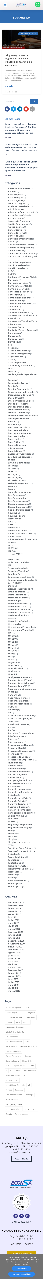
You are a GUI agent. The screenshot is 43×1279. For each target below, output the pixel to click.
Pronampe (13, 754)
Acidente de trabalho (19, 206)
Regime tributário (17, 807)
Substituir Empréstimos (20, 848)
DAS (10, 368)
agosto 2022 (14, 914)
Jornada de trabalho (18, 568)
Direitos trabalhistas (18, 407)
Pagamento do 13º (17, 686)
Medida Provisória (17, 603)
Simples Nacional (17, 842)
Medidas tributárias (18, 615)
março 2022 (14, 929)
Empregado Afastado (19, 433)
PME (10, 727)
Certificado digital (17, 265)
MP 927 (12, 639)
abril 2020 (13, 964)
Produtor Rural (16, 748)
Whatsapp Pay (16, 886)
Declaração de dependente (22, 374)
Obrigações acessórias (20, 677)
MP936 (11, 653)
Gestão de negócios (18, 504)
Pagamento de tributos (20, 683)
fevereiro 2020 (15, 970)
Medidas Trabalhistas (19, 612)
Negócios (13, 662)
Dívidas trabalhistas (18, 409)
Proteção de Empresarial (21, 760)
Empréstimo (14, 442)
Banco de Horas (16, 233)
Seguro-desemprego (19, 827)
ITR (9, 565)
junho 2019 (13, 982)
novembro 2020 (16, 944)
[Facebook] (15, 1216)
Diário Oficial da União (20, 401)
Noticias (12, 671)
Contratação (14, 309)
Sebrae (11, 821)
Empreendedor (12, 1037)
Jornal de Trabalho (18, 571)
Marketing (13, 600)
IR (9, 545)
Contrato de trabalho (19, 312)
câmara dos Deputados (15, 1027)
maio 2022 (13, 923)
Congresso (31, 1012)
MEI (10, 618)
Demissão (13, 386)
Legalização (14, 574)
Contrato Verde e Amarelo (22, 330)
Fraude (11, 489)
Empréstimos (15, 451)
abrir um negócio (17, 203)
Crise (10, 359)
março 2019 (14, 991)
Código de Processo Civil (21, 277)
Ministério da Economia (20, 627)
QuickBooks (14, 763)
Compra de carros (17, 289)
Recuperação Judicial (19, 780)
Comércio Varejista (18, 283)
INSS (10, 542)
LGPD (11, 586)
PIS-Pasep (13, 709)
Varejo (11, 877)
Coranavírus (14, 333)
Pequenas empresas (14, 1094)
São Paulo (13, 818)
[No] (37, 1267)
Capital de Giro (16, 250)
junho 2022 (13, 920)
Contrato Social (16, 327)
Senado (12, 833)
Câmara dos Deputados (20, 247)
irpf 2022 (16, 554)
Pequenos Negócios (18, 704)
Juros (18, 1070)
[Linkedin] (21, 1216)
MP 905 (12, 636)
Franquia (12, 486)
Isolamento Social (17, 562)
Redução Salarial (17, 801)
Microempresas (12, 1080)
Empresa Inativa (16, 436)
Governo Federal (16, 516)
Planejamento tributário (21, 715)
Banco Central (15, 230)
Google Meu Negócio (19, 510)
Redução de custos (18, 789)
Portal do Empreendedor (21, 733)
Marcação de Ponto (18, 597)
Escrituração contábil (19, 457)
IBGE (10, 521)
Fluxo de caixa (15, 480)
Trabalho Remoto (17, 866)
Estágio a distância (18, 463)
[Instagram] (27, 1216)
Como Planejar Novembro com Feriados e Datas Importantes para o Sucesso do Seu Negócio (21, 147)
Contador (13, 306)
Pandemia (13, 695)
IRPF (10, 551)
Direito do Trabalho (18, 404)
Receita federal (16, 768)
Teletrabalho (14, 863)
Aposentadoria (16, 218)
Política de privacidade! (21, 1274)
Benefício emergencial (20, 239)
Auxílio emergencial (13, 1008)
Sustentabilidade (17, 857)
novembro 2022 (16, 911)
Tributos (12, 874)
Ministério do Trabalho (20, 630)
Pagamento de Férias (19, 680)
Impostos (13, 536)
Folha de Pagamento (19, 483)
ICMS (10, 524)
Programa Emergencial (20, 751)
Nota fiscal (13, 665)
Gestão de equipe (17, 498)
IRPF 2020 (13, 559)
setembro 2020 (16, 949)
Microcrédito (15, 624)
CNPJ (11, 274)
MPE (10, 656)
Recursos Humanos (18, 783)
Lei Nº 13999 (14, 583)
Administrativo (16, 209)
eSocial (11, 460)
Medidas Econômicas (19, 609)
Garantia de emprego (19, 492)
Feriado (12, 468)
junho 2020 (14, 958)
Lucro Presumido (17, 594)
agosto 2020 (14, 952)
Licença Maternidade (19, 589)
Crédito (12, 348)
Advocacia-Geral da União (21, 212)
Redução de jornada (14, 1104)
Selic (10, 830)
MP (9, 633)
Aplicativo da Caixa (18, 215)
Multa (11, 659)
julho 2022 (13, 917)
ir (6, 1070)
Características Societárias (22, 253)
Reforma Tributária (18, 804)
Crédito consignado (18, 350)
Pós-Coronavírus (17, 736)
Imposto (12, 527)
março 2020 (14, 967)
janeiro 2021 (14, 938)
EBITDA (12, 421)
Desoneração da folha (19, 395)
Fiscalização (14, 477)
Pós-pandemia (15, 742)
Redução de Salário (13, 1109)
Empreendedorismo (18, 430)
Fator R (12, 466)
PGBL (11, 707)
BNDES (12, 241)
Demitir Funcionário (18, 389)
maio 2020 (13, 961)
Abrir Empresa (15, 194)
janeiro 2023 (14, 908)
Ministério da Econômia (15, 1085)
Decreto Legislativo (18, 383)
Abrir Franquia (15, 197)
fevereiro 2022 (15, 932)
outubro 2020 (15, 947)
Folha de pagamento (28, 1046)
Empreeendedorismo (19, 427)
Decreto (12, 380)
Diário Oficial (15, 398)
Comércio (13, 280)
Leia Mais (9, 86)
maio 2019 (13, 985)
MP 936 (12, 645)
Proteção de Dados (18, 757)
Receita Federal (12, 1099)
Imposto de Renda (18, 530)
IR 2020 (12, 548)
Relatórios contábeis (19, 810)
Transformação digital (19, 869)
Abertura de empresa (19, 188)
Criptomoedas (15, 356)
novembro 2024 (16, 902)
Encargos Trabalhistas (19, 454)
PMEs (11, 730)
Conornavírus (15, 295)
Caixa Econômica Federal (21, 244)
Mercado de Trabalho (19, 621)
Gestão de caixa (16, 495)
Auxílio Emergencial (18, 224)
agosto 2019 (14, 976)
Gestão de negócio (18, 501)
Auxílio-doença (16, 227)
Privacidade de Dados (19, 745)
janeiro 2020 (14, 973)
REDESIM (13, 786)
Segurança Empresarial (20, 824)
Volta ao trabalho (17, 880)
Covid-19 (9, 1022)
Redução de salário (18, 798)
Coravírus (13, 336)
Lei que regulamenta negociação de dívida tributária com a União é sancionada (18, 60)
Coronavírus (14, 339)
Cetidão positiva (16, 268)
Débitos (12, 371)
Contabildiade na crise (20, 298)
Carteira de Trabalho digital (22, 256)
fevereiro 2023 (15, 905)
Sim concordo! (21, 1268)
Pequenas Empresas (18, 701)
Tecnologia (13, 860)
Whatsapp (13, 883)
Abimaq (12, 191)
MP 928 (12, 642)
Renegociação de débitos (21, 813)
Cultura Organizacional (20, 365)
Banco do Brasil (16, 236)
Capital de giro (11, 1012)
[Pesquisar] (34, 101)
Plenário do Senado (18, 724)
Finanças (12, 474)
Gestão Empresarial (18, 507)
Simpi (11, 839)
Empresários (14, 439)
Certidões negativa (18, 262)
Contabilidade (15, 300)
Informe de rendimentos (21, 539)
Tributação (13, 872)
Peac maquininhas (18, 698)
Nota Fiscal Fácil (16, 668)
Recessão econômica (19, 771)
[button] (5, 5)
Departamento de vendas (21, 392)
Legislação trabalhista (19, 577)
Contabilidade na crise (20, 303)
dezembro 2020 (16, 941)
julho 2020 (13, 955)
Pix (9, 712)
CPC (10, 345)
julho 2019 (13, 979)
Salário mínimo (16, 816)
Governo (12, 513)
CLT (10, 271)
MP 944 (12, 648)
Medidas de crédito (18, 606)
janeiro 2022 (14, 935)
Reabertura (14, 765)
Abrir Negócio (15, 200)
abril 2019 (13, 988)
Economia (13, 424)
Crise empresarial (17, 362)
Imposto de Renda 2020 (20, 533)
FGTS (10, 471)
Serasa (11, 836)
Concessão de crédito (19, 292)
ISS (11, 1070)
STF (10, 845)
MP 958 (12, 650)
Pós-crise (13, 739)
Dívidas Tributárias (18, 412)
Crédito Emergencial (19, 353)
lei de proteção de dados (21, 580)
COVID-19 (13, 342)
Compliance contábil (19, 286)
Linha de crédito (16, 592)
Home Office (14, 518)
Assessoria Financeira (19, 221)
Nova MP (13, 674)
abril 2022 (13, 926)
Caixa (27, 1008)
